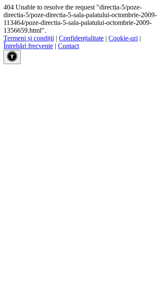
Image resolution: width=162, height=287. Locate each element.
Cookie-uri (123, 38)
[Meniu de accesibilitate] (12, 57)
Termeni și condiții (28, 38)
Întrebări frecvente (28, 45)
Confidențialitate (81, 38)
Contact (68, 45)
